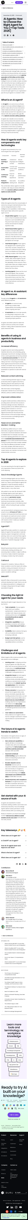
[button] (25, 2)
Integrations (4, 1148)
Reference (8, 1125)
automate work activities (10, 358)
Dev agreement (16, 1200)
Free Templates (4, 1186)
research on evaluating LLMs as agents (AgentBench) (15, 617)
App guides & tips (16, 1125)
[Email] (5, 35)
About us (3, 1173)
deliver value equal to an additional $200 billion (15, 774)
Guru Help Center (21, 1140)
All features (4, 1152)
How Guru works (3, 1144)
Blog (11, 1159)
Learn (11, 1140)
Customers (13, 1143)
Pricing (2, 1140)
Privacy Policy (6, 1217)
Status (20, 1144)
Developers (13, 1151)
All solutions (4, 1156)
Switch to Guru (4, 1182)
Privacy (23, 1200)
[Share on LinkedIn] (7, 35)
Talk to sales (19, 2)
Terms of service (7, 1200)
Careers (3, 1170)
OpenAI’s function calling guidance (14, 116)
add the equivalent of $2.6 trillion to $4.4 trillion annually (13, 77)
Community (13, 1155)
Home (2, 1125)
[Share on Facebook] (13, 35)
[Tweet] (10, 35)
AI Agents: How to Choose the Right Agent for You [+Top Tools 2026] (13, 1127)
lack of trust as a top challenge (14, 700)
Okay (24, 1216)
